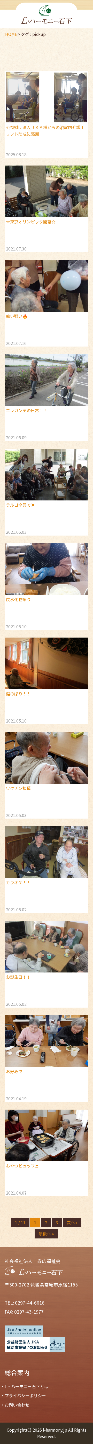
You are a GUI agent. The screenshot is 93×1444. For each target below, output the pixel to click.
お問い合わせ (17, 1405)
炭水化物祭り (18, 599)
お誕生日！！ (18, 977)
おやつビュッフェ (22, 1166)
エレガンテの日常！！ (26, 410)
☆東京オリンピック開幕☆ (31, 221)
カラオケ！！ (18, 882)
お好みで (14, 1071)
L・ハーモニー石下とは (26, 1386)
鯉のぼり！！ (18, 693)
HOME (11, 34)
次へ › (72, 1222)
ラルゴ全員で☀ (20, 505)
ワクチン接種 (18, 788)
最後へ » (46, 1233)
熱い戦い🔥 (17, 316)
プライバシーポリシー (25, 1395)
